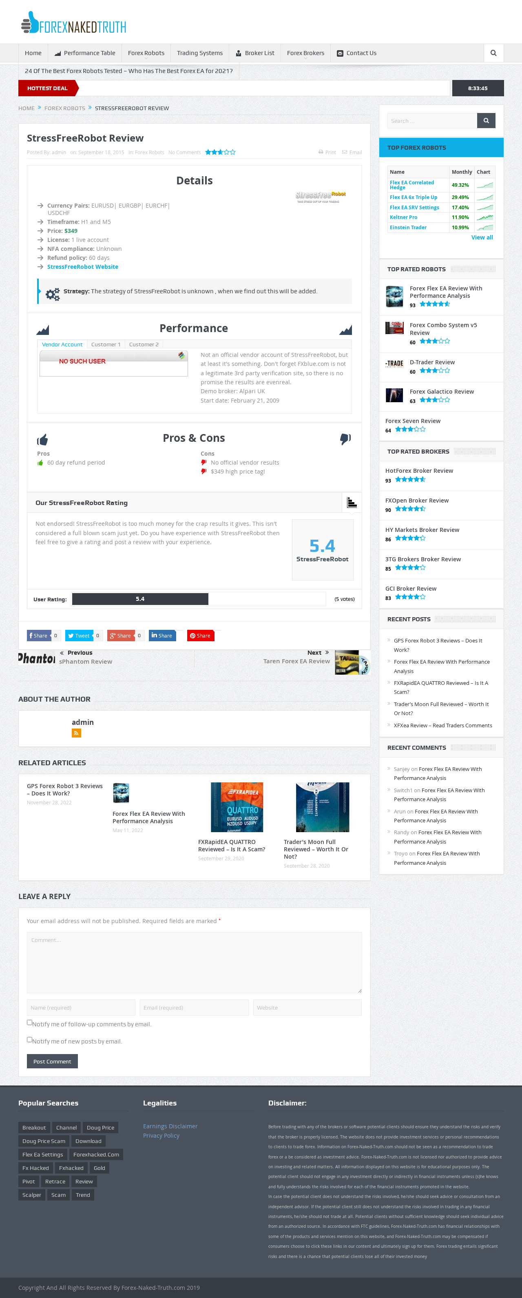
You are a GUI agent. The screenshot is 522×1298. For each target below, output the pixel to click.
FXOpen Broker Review (417, 500)
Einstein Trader (408, 227)
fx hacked (35, 1168)
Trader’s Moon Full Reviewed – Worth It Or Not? (316, 849)
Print (330, 152)
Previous (80, 652)
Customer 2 (144, 344)
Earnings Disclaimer (170, 1126)
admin (59, 152)
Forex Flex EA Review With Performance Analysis (149, 817)
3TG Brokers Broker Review (423, 559)
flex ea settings (42, 1154)
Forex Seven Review (412, 421)
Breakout (34, 1127)
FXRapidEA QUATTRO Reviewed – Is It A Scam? (231, 845)
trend (83, 1195)
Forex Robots (146, 53)
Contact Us (361, 53)
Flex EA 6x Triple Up (414, 197)
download (88, 1141)
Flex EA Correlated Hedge (412, 185)
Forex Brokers (305, 53)
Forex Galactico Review (442, 391)
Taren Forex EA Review (296, 661)
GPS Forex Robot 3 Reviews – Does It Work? (65, 789)
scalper (31, 1195)
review (84, 1181)
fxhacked (71, 1168)
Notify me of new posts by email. (77, 1041)
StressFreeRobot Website (82, 266)
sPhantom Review (85, 661)
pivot (28, 1181)
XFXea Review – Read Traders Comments (443, 725)
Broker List (259, 53)
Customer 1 (106, 344)
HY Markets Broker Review (422, 530)
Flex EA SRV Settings (414, 207)
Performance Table (89, 53)
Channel (66, 1127)
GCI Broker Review (410, 588)
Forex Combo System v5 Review (443, 328)
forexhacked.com (96, 1154)
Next (314, 652)
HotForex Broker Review (419, 470)
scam (58, 1195)
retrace (55, 1181)
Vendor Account (62, 344)
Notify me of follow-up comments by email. (92, 1024)
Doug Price (100, 1127)
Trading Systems (200, 53)
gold (99, 1168)
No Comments (184, 152)
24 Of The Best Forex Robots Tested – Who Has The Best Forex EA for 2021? (129, 71)
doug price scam (43, 1141)
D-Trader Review (432, 362)
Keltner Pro (403, 217)
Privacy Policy (161, 1135)
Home (33, 53)
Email (355, 152)
